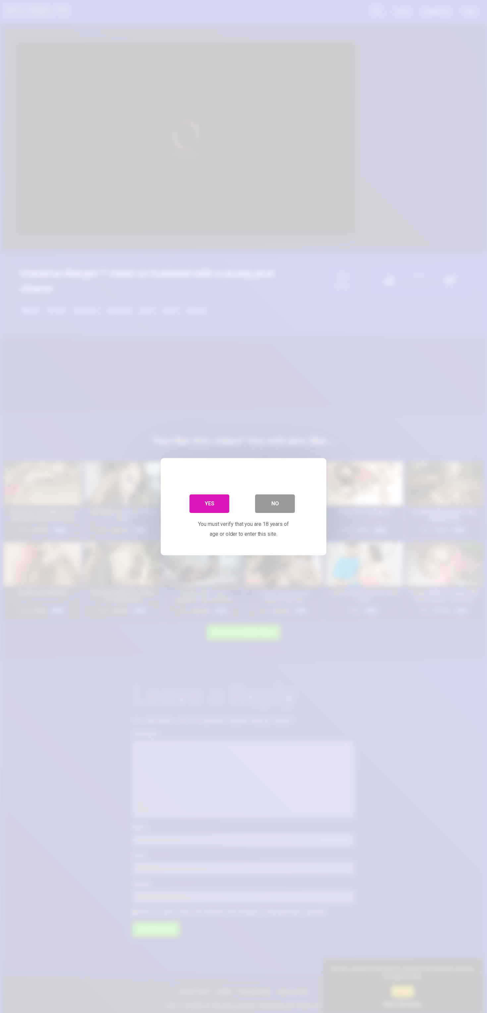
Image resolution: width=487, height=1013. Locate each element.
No (275, 503)
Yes (209, 503)
